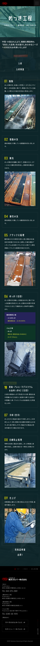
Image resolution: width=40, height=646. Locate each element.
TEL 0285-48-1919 (10, 613)
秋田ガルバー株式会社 (14, 629)
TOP (18, 568)
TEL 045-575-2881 (10, 591)
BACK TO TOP (37, 632)
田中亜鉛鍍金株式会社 (14, 622)
